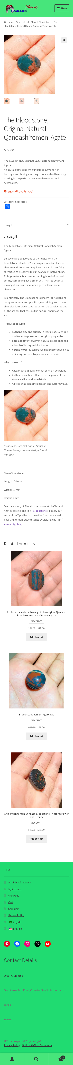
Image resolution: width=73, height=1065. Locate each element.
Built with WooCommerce (37, 1045)
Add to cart (36, 637)
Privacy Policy (12, 1045)
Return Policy (16, 915)
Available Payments (19, 882)
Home (11, 22)
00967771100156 (13, 975)
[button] (64, 40)
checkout (13, 895)
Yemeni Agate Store (26, 22)
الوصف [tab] (8, 225)
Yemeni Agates (12, 524)
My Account (15, 889)
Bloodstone (45, 22)
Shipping (13, 909)
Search (36, 1059)
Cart (10, 902)
